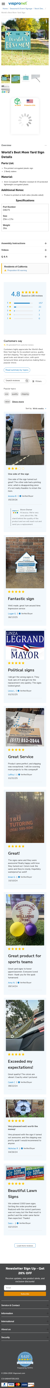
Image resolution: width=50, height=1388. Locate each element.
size (6, 394)
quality (15, 394)
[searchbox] (14, 380)
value (7, 401)
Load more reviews (25, 1245)
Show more (18, 401)
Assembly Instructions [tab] (13, 243)
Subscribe (25, 1294)
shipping (25, 394)
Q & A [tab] (4, 256)
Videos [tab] (5, 250)
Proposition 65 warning (17, 270)
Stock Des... (39, 8)
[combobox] (36, 408)
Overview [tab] (6, 145)
